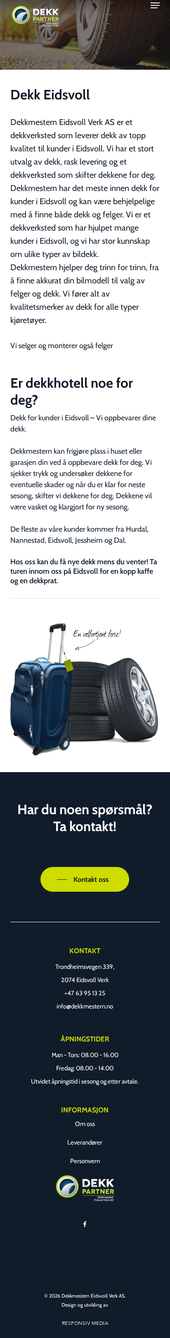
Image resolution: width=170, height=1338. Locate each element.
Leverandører (84, 1142)
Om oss (85, 1124)
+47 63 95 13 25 (84, 993)
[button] (155, 5)
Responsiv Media (85, 1323)
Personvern (85, 1161)
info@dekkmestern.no (85, 1006)
